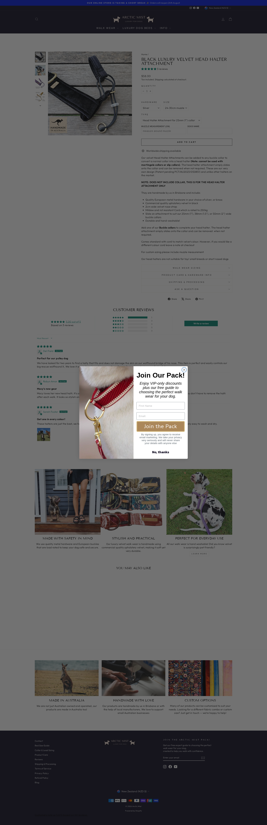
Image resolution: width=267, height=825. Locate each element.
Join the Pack (160, 426)
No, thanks (160, 452)
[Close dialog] (184, 369)
